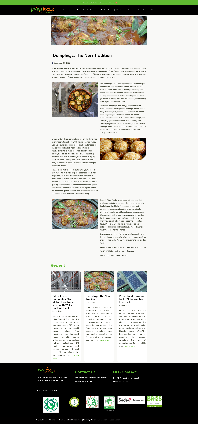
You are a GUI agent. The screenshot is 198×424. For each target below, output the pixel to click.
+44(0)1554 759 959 (47, 390)
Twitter (125, 255)
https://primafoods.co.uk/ (128, 247)
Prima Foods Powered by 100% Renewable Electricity (132, 299)
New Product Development (128, 10)
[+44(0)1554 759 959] (37, 386)
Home (65, 10)
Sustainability (107, 10)
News (145, 10)
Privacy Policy (89, 420)
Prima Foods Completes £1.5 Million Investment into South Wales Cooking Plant (63, 302)
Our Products (88, 10)
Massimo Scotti (120, 382)
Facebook (115, 255)
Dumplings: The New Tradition (98, 297)
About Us (75, 10)
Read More (104, 340)
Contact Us (156, 10)
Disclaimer (115, 420)
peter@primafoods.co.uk (123, 251)
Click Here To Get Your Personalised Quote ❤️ (100, 3)
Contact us (103, 420)
